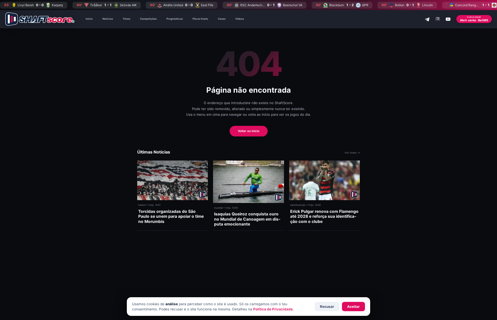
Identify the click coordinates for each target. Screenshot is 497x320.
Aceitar (353, 306)
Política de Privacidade (273, 309)
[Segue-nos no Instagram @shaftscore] (438, 19)
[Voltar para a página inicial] (40, 19)
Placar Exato (200, 18)
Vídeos (239, 18)
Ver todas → (352, 152)
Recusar (327, 306)
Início (89, 18)
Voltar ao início (248, 131)
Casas (221, 18)
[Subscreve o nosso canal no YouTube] (448, 19)
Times (126, 18)
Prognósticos (174, 18)
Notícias (108, 18)
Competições (148, 18)
